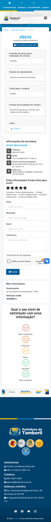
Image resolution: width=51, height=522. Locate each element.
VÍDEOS (17, 128)
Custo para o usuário (19, 88)
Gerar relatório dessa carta (26, 45)
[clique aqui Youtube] (28, 511)
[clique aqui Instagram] (35, 511)
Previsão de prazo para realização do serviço (20, 54)
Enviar (14, 271)
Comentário (11, 235)
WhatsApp (10, 213)
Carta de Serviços (18, 30)
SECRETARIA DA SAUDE (16, 145)
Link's (12, 123)
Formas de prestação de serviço (25, 105)
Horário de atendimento (20, 72)
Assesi (16, 518)
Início (6, 30)
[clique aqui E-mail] (15, 511)
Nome (8, 202)
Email (8, 224)
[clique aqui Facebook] (22, 511)
